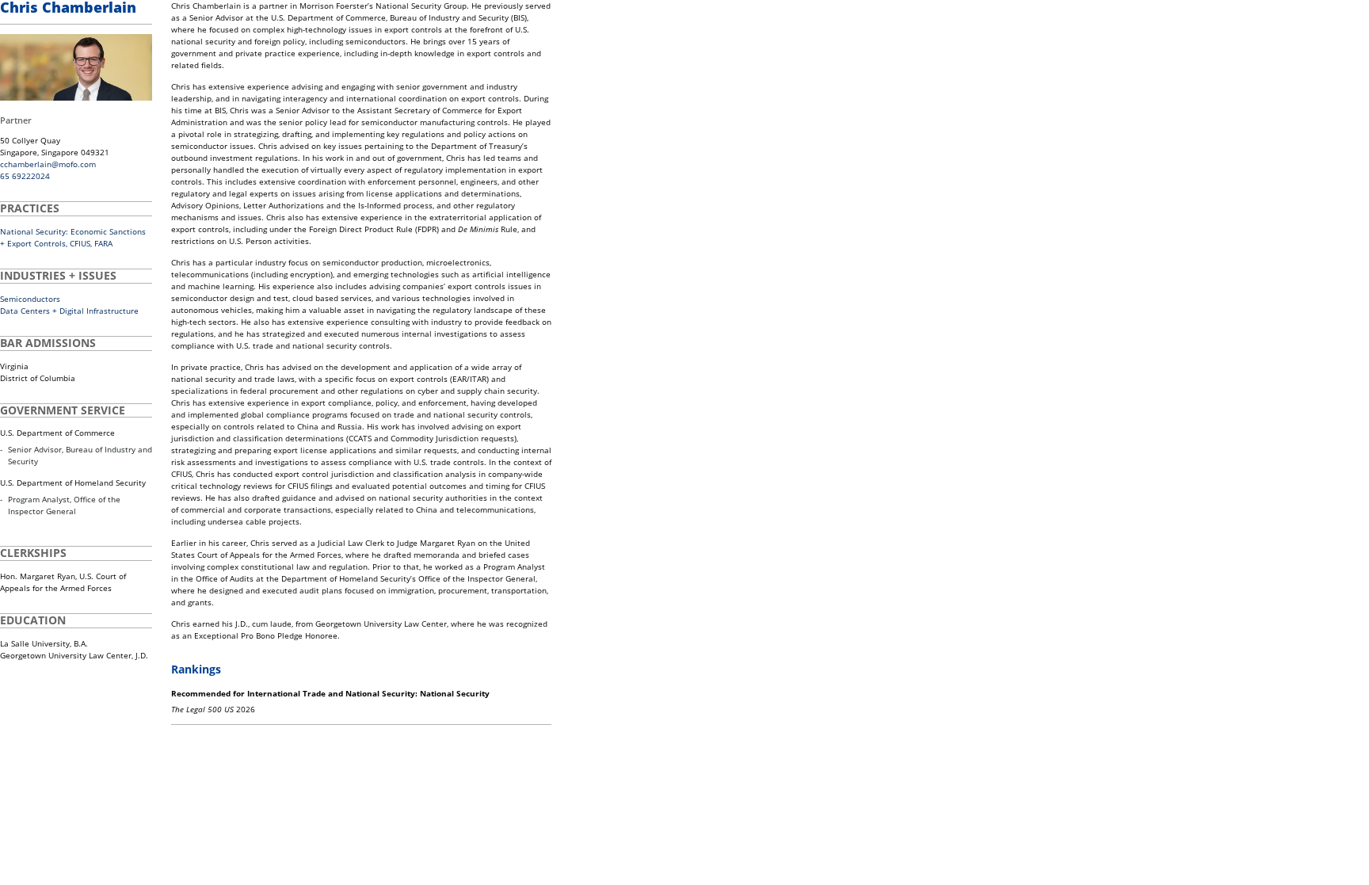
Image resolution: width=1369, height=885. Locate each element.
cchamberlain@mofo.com (48, 164)
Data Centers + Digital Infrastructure (69, 310)
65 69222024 (25, 175)
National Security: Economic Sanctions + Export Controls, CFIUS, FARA (73, 237)
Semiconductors (30, 298)
